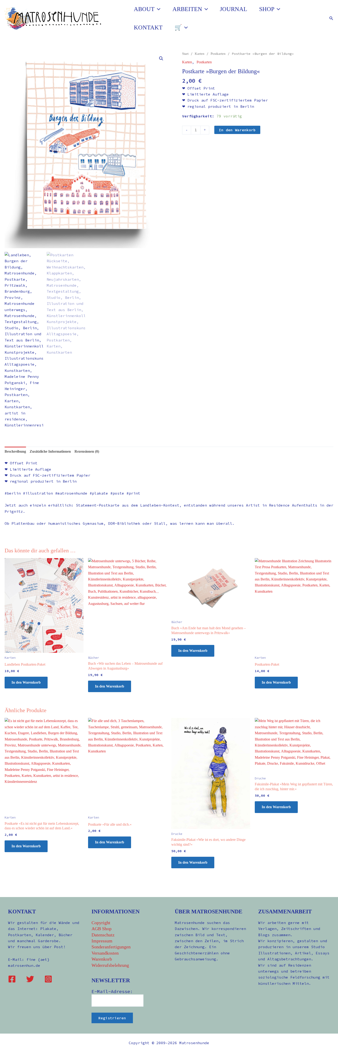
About (144, 9)
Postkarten (218, 53)
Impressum (102, 940)
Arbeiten (187, 9)
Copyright (101, 922)
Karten (199, 53)
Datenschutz (103, 934)
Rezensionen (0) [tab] (86, 451)
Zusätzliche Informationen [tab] (50, 451)
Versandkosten (105, 953)
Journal (233, 9)
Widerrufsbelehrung (110, 965)
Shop (266, 9)
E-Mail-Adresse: (112, 991)
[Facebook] (12, 979)
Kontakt (148, 27)
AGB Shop (102, 928)
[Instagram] (48, 979)
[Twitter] (30, 979)
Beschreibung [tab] (15, 451)
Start (185, 53)
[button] (157, 9)
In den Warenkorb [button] (26, 682)
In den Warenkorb (237, 130)
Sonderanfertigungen (111, 946)
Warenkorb (102, 959)
